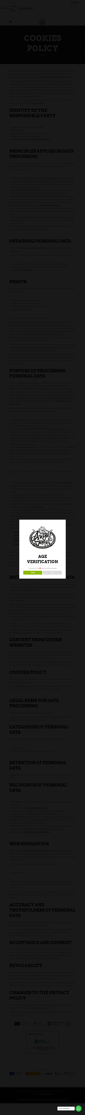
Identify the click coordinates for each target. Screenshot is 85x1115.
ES (72, 3)
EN (74, 3)
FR (77, 3)
